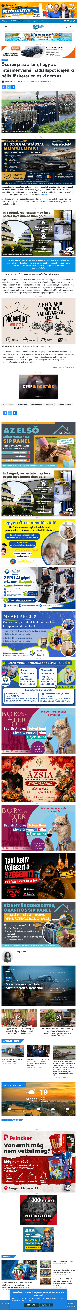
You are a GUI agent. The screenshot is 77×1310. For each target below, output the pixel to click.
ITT (26, 1300)
